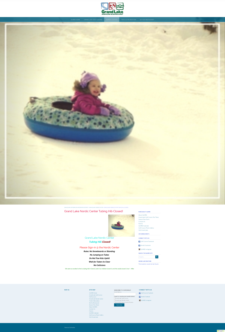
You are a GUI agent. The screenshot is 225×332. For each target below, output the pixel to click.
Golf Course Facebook (147, 241)
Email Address (118, 292)
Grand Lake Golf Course (93, 19)
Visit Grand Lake (143, 230)
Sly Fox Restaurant (147, 19)
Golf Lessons (92, 297)
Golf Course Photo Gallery (146, 228)
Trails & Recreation (128, 19)
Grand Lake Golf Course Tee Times (149, 217)
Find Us (141, 223)
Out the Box (72, 327)
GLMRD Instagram (146, 249)
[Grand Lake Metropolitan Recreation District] (112, 8)
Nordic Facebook (146, 245)
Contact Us (142, 221)
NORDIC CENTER (111, 19)
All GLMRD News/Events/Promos (124, 302)
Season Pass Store (144, 219)
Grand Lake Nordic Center (96, 299)
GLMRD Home (75, 19)
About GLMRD (143, 215)
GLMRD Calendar (144, 226)
